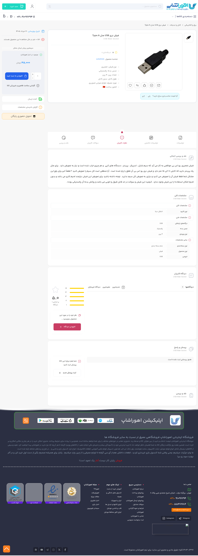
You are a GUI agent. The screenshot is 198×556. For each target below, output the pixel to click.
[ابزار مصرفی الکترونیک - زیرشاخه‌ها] (135, 45)
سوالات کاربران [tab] (93, 143)
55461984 (177, 504)
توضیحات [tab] (180, 143)
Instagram (170, 518)
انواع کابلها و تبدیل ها (113, 504)
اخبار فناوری (94, 500)
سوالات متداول (138, 504)
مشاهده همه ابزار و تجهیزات (144, 30)
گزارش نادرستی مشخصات (28, 107)
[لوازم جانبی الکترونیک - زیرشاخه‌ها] (136, 62)
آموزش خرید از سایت (114, 489)
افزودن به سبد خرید (15, 76)
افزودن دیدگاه (69, 326)
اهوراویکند (95, 493)
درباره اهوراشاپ (138, 489)
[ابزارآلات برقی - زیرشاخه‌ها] (143, 51)
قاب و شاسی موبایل (114, 508)
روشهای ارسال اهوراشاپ (135, 500)
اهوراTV (96, 489)
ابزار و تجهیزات (116, 500)
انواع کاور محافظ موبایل (112, 512)
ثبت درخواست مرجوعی (135, 520)
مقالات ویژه (95, 496)
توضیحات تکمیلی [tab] (151, 143)
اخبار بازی (95, 504)
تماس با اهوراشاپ (137, 516)
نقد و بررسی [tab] (64, 143)
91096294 (178, 498)
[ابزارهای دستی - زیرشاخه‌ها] (141, 57)
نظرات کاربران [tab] (122, 143)
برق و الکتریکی (190, 25)
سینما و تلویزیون (93, 508)
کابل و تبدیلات (175, 25)
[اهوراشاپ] (181, 6)
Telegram (186, 518)
